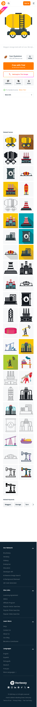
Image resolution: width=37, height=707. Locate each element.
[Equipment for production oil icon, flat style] (10, 329)
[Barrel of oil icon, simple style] (10, 470)
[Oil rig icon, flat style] (10, 533)
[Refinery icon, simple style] (10, 407)
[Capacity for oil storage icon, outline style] (10, 643)
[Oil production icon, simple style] (10, 439)
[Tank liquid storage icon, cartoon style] (10, 517)
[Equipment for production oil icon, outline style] (10, 690)
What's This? (22, 90)
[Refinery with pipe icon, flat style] (10, 282)
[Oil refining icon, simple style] (10, 659)
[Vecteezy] (3, 3)
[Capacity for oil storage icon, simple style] (10, 486)
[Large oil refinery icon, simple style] (10, 502)
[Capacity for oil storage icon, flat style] (10, 250)
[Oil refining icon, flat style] (10, 565)
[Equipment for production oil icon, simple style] (10, 455)
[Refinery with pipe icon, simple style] (10, 392)
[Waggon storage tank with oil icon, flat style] (10, 140)
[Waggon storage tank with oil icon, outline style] (10, 266)
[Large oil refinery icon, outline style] (10, 612)
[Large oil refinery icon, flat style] (10, 187)
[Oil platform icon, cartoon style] (10, 596)
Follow (30, 58)
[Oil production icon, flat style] (10, 219)
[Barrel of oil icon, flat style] (10, 203)
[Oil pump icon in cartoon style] (10, 628)
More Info (8, 93)
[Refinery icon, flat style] (10, 297)
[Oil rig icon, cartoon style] (10, 549)
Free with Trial (18, 66)
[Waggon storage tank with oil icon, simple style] (10, 172)
